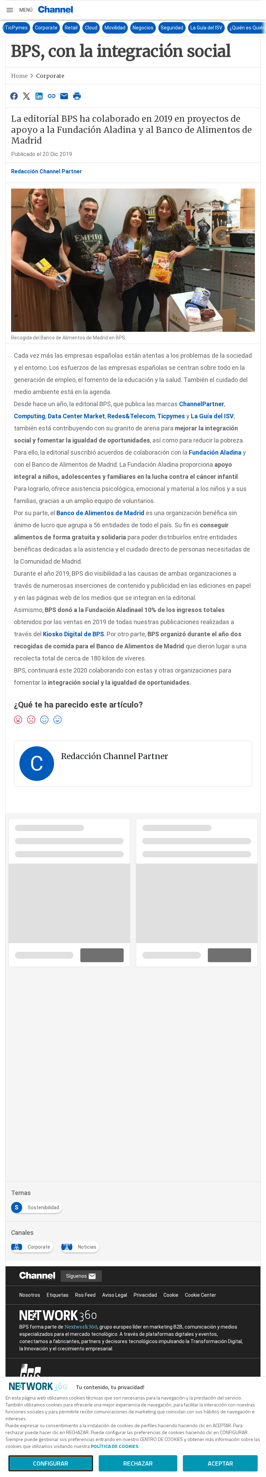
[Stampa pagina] (76, 96)
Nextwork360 (80, 1327)
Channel (190, 404)
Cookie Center (200, 1295)
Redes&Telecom (131, 416)
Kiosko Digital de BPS (73, 634)
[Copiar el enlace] (51, 96)
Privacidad (145, 1295)
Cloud (82, 27)
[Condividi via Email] (64, 96)
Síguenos (77, 1276)
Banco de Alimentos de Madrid (100, 513)
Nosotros (29, 1295)
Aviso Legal (114, 1295)
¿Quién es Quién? (240, 27)
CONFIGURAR (50, 1463)
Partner (213, 404)
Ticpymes (171, 416)
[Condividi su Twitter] (26, 96)
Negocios (134, 27)
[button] (19, 10)
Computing (29, 416)
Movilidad (106, 27)
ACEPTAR (220, 1463)
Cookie (170, 1295)
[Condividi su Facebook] (13, 96)
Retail (62, 27)
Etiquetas (58, 1295)
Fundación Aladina (215, 452)
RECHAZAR (138, 1463)
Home (19, 75)
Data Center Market (76, 416)
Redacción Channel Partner (46, 171)
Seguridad (163, 27)
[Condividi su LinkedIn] (39, 96)
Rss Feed (85, 1295)
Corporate (37, 27)
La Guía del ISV (197, 27)
